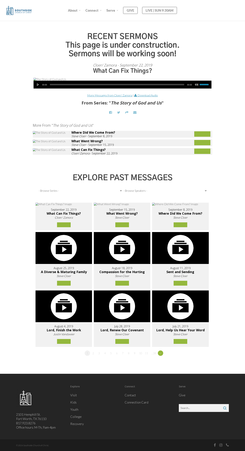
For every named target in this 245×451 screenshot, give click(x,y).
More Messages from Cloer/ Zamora (109, 95)
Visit (73, 395)
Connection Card (136, 402)
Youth (74, 409)
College (76, 417)
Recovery (77, 424)
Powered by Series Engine (199, 163)
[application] (122, 85)
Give (182, 395)
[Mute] (196, 84)
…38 (153, 353)
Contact (130, 395)
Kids (73, 402)
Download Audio (148, 95)
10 (140, 353)
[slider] (205, 83)
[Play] (38, 84)
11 (146, 353)
